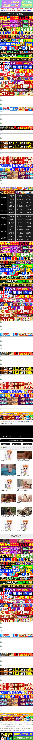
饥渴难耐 (20, 209)
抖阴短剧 (20, 240)
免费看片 (3, 238)
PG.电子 (27, 444)
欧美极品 (20, 199)
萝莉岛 (29, 226)
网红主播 (20, 196)
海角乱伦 (20, 233)
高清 (20, 436)
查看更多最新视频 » (17, 536)
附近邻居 (11, 209)
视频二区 (3, 204)
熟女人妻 (20, 229)
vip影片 (5, 444)
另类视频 (28, 206)
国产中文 (11, 236)
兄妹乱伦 (20, 236)
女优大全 (20, 226)
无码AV (3, 224)
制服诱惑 (28, 233)
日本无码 (28, 196)
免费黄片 (28, 229)
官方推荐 (3, 218)
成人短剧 (28, 236)
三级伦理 (11, 202)
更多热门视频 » (27, 448)
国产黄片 (11, 229)
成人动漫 (28, 199)
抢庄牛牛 (20, 216)
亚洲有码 (11, 199)
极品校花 (11, 240)
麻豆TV (20, 223)
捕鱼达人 (11, 216)
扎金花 (20, 219)
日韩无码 (28, 240)
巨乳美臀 (28, 202)
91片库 (11, 226)
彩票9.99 (11, 219)
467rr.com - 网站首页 (15, 13)
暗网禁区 (11, 233)
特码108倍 (16, 444)
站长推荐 (3, 211)
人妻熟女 (11, 206)
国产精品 (11, 196)
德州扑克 (28, 216)
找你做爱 (28, 209)
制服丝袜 (20, 206)
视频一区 (3, 197)
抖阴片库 (3, 231)
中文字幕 (20, 202)
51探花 (29, 223)
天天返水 (28, 219)
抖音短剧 (11, 223)
